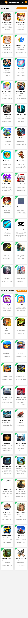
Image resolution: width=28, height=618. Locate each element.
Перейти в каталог (22, 8)
